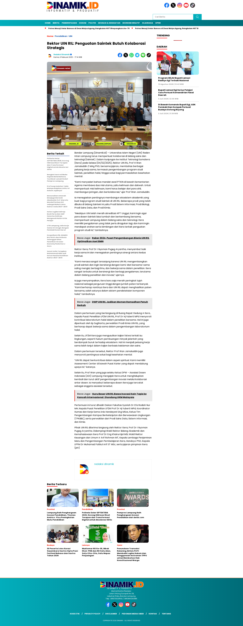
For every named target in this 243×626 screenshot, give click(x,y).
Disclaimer (111, 613)
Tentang (166, 613)
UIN (70, 36)
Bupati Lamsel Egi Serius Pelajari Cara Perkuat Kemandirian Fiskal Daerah (176, 92)
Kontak (153, 613)
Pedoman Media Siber (133, 613)
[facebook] (167, 7)
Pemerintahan (69, 23)
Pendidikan (61, 36)
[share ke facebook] (120, 57)
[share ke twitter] (126, 57)
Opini (158, 23)
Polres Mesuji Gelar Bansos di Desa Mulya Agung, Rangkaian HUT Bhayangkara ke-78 (72, 28)
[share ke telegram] (138, 57)
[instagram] (180, 7)
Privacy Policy (92, 613)
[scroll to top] (233, 621)
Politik (92, 23)
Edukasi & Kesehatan (109, 23)
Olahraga (147, 23)
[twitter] (174, 7)
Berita (56, 23)
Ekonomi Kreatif (131, 23)
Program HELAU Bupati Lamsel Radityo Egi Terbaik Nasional (174, 79)
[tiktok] (193, 7)
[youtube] (187, 7)
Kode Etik (75, 613)
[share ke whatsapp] (132, 57)
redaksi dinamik (62, 54)
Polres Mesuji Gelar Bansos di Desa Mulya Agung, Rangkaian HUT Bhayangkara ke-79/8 (159, 28)
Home (47, 23)
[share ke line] (144, 57)
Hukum (82, 23)
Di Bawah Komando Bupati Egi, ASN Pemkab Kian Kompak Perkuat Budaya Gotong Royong (176, 107)
